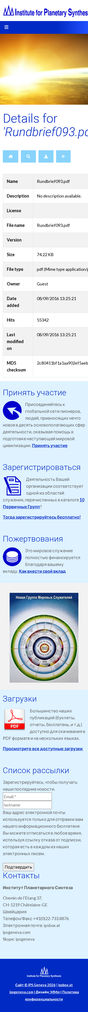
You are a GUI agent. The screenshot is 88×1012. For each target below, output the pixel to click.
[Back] (63, 156)
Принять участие (50, 445)
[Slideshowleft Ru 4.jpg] (44, 638)
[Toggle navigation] (6, 27)
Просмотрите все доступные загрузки (43, 748)
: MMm (54, 992)
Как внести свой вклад (42, 571)
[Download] (46, 156)
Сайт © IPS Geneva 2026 (35, 985)
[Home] (10, 156)
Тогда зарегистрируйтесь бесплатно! (42, 517)
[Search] (28, 156)
